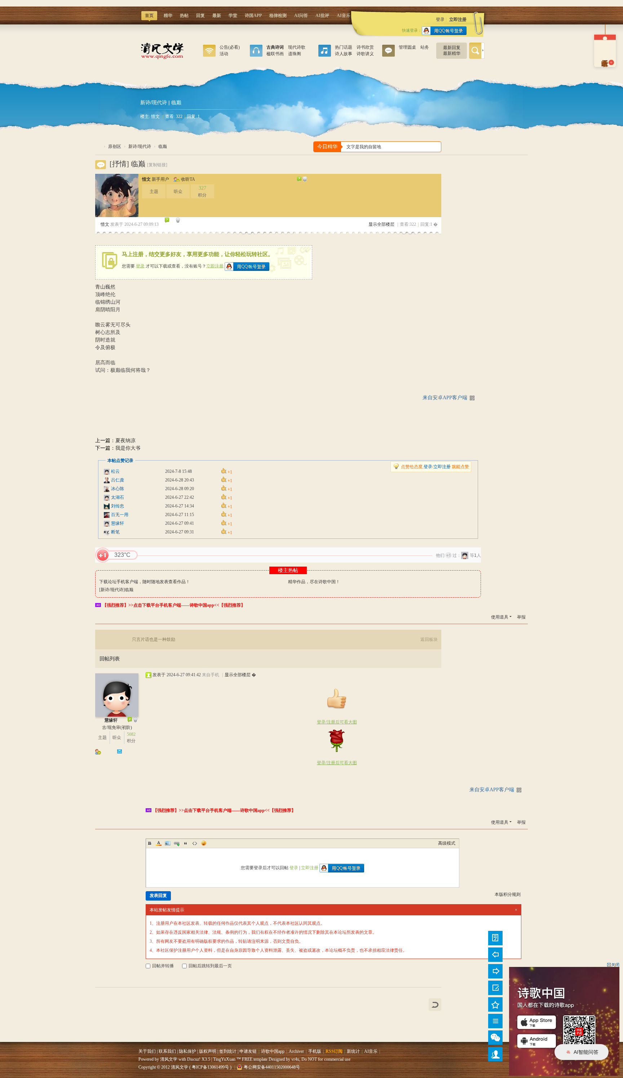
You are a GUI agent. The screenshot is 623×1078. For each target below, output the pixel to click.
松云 (115, 471)
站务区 (388, 52)
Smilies (203, 843)
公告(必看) (230, 47)
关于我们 (147, 1051)
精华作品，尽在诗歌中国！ (314, 581)
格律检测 (278, 15)
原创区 (256, 52)
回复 (200, 15)
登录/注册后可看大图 (337, 722)
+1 (103, 555)
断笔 (115, 531)
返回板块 (429, 639)
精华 (168, 15)
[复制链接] (157, 164)
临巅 (162, 146)
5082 (131, 734)
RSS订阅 (334, 1051)
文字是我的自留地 (363, 146)
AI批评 (322, 15)
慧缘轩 (117, 523)
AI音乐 (343, 15)
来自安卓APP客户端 (445, 397)
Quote (185, 843)
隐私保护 (187, 1051)
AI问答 (301, 15)
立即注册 (458, 19)
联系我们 (167, 1051)
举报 (521, 617)
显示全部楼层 (381, 224)
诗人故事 (343, 53)
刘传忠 (117, 506)
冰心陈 (117, 488)
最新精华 (451, 53)
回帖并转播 (163, 965)
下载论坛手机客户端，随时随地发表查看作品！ (144, 581)
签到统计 (228, 1051)
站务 (424, 47)
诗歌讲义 (365, 53)
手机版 (314, 1051)
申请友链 (248, 1051)
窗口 (209, 52)
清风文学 (98, 146)
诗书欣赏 (365, 47)
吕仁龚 (117, 480)
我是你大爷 (128, 448)
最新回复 (451, 47)
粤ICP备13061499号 (210, 1067)
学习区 (324, 52)
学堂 (233, 15)
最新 (216, 15)
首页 (149, 16)
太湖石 (117, 497)
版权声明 (207, 1051)
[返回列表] (435, 1004)
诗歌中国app (272, 1051)
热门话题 (343, 47)
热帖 (184, 15)
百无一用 (119, 514)
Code (194, 843)
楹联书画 (275, 53)
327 (202, 188)
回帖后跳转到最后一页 (210, 965)
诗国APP (253, 15)
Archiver (296, 1051)
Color (158, 843)
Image (167, 843)
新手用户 (160, 179)
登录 (440, 19)
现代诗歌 (296, 47)
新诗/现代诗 (153, 102)
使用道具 (499, 617)
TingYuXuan (224, 1059)
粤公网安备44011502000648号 (272, 1067)
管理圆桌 (407, 47)
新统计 (353, 1051)
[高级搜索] (483, 51)
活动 (224, 53)
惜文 (155, 116)
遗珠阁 (294, 53)
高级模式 (446, 843)
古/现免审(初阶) (117, 727)
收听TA (188, 179)
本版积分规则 (508, 894)
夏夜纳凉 (125, 440)
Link (176, 843)
